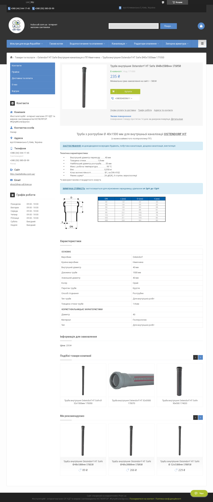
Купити (128, 91)
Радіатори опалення (145, 43)
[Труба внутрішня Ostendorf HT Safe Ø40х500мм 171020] (83, 440)
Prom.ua (122, 496)
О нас (14, 84)
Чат (202, 493)
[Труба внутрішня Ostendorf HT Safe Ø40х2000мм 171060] (131, 440)
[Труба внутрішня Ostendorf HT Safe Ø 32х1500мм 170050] (83, 380)
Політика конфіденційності (168, 499)
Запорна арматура (176, 43)
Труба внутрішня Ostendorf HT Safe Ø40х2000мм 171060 (131, 463)
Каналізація (118, 43)
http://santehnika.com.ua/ (22, 174)
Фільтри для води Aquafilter (25, 43)
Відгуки (15, 91)
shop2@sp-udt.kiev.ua (21, 184)
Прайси (15, 72)
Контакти (16, 65)
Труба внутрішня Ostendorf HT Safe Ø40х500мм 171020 (83, 463)
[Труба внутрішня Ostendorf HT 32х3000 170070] (131, 380)
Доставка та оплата (22, 78)
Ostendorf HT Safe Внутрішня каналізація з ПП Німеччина (68, 57)
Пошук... (168, 26)
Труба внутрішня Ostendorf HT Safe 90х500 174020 (180, 401)
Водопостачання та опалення (86, 43)
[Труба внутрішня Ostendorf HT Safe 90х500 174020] (180, 380)
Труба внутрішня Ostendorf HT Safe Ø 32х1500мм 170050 (83, 401)
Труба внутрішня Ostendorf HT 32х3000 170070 (131, 401)
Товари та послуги (25, 57)
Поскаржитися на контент (142, 499)
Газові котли (56, 43)
